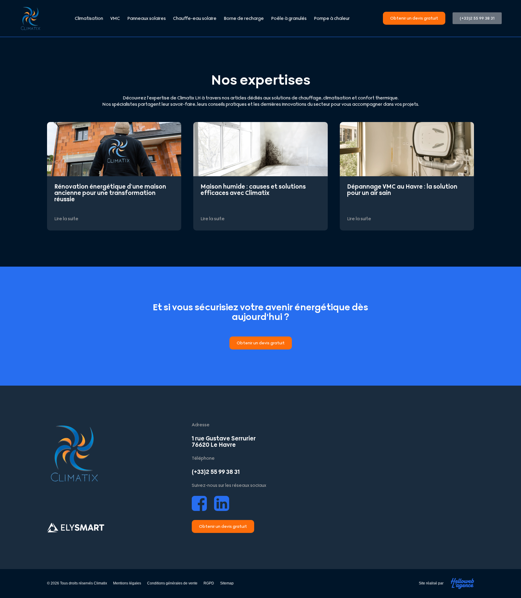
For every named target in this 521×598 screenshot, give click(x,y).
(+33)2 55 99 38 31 (216, 472)
